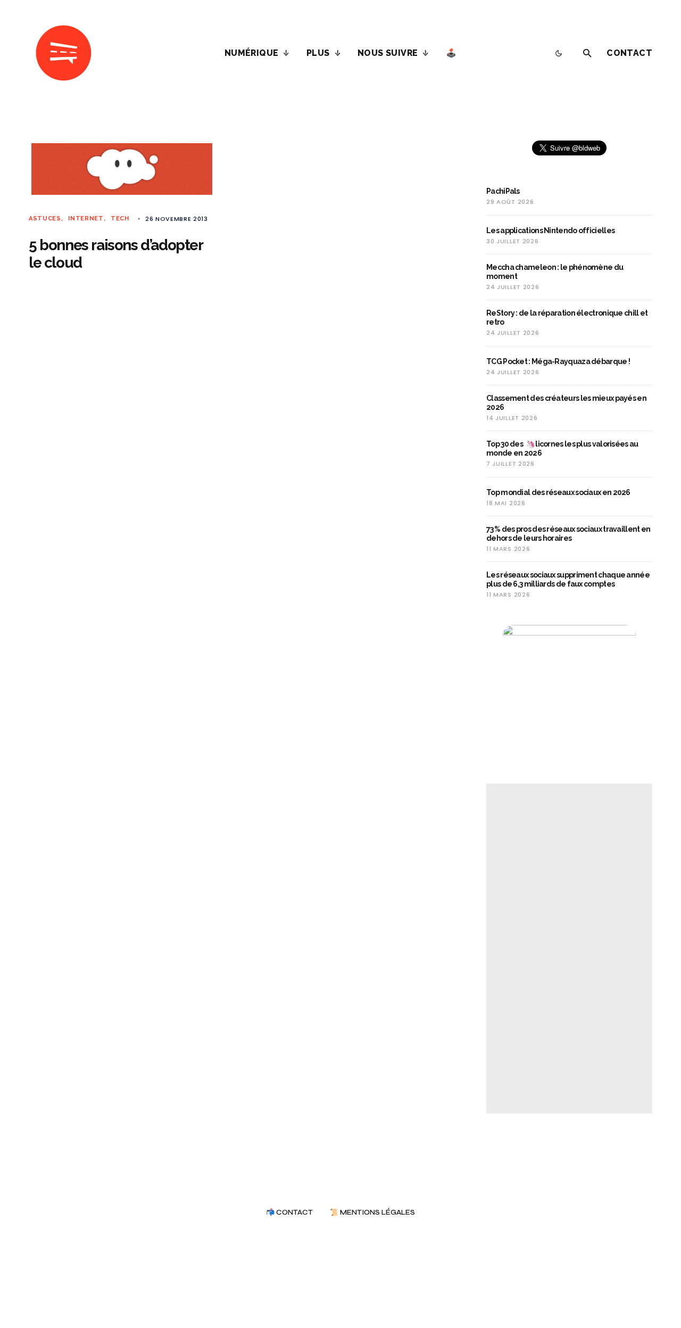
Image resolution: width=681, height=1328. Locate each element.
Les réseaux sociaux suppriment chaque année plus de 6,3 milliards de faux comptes (568, 579)
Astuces (45, 218)
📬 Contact (289, 1212)
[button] (558, 53)
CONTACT (629, 53)
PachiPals (503, 191)
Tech (120, 218)
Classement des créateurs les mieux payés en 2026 (566, 402)
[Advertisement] (569, 948)
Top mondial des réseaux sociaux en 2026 (558, 492)
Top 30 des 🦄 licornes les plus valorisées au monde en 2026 (562, 448)
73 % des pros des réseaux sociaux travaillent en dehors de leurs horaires (568, 533)
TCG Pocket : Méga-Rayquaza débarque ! (558, 361)
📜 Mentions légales (372, 1212)
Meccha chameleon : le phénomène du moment (554, 272)
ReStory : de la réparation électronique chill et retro (566, 317)
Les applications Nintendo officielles (550, 230)
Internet (86, 218)
